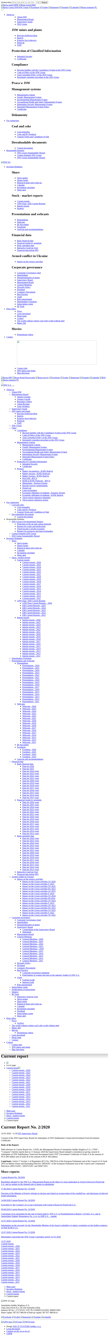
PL (96, 7)
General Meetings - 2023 (32, 946)
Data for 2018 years (30, 785)
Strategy (15, 992)
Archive (20, 1023)
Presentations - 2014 (30, 694)
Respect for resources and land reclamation (35, 531)
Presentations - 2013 (30, 697)
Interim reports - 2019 (31, 637)
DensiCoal (26, 488)
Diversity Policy (24, 963)
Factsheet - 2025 (29, 752)
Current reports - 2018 (31, 581)
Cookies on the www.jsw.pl (18, 1331)
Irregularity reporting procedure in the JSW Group (43, 440)
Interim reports (23, 617)
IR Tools (15, 994)
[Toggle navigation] (13, 385)
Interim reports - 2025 (31, 622)
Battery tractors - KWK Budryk (35, 476)
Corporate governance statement (35, 973)
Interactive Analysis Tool (27, 872)
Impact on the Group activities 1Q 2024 (39, 901)
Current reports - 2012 (31, 596)
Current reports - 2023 (31, 569)
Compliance (22, 430)
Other (14, 428)
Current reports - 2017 (31, 584)
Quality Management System (34, 447)
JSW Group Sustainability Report (26, 536)
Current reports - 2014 (31, 591)
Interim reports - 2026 (31, 620)
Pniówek (20, 421)
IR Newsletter (23, 745)
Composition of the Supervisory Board (38, 929)
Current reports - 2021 (31, 574)
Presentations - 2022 (30, 675)
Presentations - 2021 (30, 677)
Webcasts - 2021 (29, 718)
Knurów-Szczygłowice (26, 418)
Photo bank (16, 1037)
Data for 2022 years (30, 776)
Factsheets (21, 747)
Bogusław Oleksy (24, 401)
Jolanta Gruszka (23, 397)
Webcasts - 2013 (29, 737)
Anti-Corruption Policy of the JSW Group (40, 437)
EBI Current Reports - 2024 (34, 608)
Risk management (24, 985)
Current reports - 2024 (31, 567)
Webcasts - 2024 (29, 711)
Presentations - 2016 (30, 689)
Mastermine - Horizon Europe (34, 483)
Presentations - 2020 (30, 680)
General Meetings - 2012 (32, 958)
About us (10, 14)
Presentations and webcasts (23, 661)
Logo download (18, 1035)
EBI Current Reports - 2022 (34, 613)
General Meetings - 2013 (32, 956)
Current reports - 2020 (31, 577)
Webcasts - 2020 (29, 721)
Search (44, 2)
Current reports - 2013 (31, 593)
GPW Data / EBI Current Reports (31, 601)
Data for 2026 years (30, 802)
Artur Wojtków (23, 406)
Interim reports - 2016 (31, 644)
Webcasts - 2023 (29, 713)
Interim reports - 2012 (31, 653)
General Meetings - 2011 (32, 961)
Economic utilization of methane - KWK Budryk (42, 495)
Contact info (17, 1045)
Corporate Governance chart (29, 920)
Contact (9, 337)
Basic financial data (25, 764)
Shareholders (22, 922)
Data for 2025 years (30, 805)
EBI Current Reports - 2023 (34, 610)
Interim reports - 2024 (31, 625)
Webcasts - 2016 (29, 730)
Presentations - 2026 (30, 665)
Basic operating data (25, 836)
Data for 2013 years (30, 797)
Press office (11, 309)
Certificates (27, 459)
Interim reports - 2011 (31, 656)
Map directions (18, 1049)
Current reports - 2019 (31, 579)
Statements (26, 932)
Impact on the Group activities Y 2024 (38, 893)
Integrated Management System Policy (38, 457)
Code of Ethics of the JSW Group (36, 435)
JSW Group (23, 7)
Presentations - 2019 (30, 682)
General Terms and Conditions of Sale (33, 512)
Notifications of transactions (23, 989)
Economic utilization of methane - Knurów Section (43, 493)
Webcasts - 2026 (29, 706)
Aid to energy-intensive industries (36, 497)
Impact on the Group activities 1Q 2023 (39, 910)
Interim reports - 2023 (31, 627)
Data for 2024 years (30, 771)
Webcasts (21, 704)
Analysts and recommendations (30, 759)
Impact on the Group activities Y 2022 (38, 913)
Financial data (17, 761)
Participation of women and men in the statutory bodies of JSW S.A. (51, 975)
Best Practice (22, 970)
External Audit (28, 980)
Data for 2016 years (30, 790)
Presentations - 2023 (30, 673)
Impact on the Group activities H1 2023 (39, 908)
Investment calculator (26, 553)
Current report (12, 1068)
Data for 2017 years (30, 788)
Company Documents (26, 968)
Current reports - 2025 (31, 565)
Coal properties (23, 507)
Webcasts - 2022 (29, 716)
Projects (20, 469)
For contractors (12, 120)
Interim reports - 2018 (31, 639)
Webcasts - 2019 (29, 723)
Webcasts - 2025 (29, 709)
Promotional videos (25, 1033)
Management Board (20, 394)
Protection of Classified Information (32, 461)
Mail (34, 5)
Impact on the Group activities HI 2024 (38, 898)
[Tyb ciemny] (2, 10)
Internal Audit (28, 982)
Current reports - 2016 (31, 586)
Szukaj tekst (6, 2)
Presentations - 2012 (30, 699)
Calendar (21, 550)
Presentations (22, 663)
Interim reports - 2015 (31, 646)
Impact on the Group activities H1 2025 (39, 889)
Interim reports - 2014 (31, 649)
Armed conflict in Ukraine (23, 877)
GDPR (15, 5)
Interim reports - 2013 (31, 651)
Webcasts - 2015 (29, 733)
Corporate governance (21, 917)
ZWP (19, 423)
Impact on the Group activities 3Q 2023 (39, 905)
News (14, 1021)
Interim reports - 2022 (31, 629)
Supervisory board (19, 409)
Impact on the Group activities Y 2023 (38, 903)
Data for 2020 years (30, 781)
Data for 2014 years (30, 795)
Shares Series (22, 545)
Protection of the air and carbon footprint (34, 524)
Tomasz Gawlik (23, 399)
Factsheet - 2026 (29, 749)
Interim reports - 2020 (31, 634)
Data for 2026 (28, 766)
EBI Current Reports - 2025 (34, 605)
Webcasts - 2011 (29, 742)
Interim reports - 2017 (31, 641)
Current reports (23, 560)
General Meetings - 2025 (32, 941)
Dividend (21, 965)
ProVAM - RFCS (29, 478)
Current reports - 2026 (31, 562)
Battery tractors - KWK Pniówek (36, 473)
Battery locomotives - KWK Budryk (37, 471)
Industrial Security (30, 464)
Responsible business (15, 150)
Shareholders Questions (22, 658)
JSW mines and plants (21, 411)
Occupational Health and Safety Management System (44, 452)
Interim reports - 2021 (31, 632)
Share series (22, 1001)
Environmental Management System (37, 449)
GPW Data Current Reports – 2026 (37, 603)
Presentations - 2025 (30, 668)
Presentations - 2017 (30, 687)
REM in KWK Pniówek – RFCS (36, 481)
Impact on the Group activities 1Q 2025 (39, 891)
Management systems (26, 442)
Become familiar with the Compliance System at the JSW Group (49, 433)
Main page (10, 1111)
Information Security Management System (40, 454)
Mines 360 (16, 1028)
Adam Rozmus (23, 404)
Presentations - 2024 (30, 670)
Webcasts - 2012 (29, 740)
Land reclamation (29, 490)
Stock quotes (22, 543)
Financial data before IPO (28, 874)
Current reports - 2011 (31, 598)
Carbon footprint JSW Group (24, 533)
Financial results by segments (29, 800)
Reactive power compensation (35, 485)
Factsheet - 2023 (29, 757)
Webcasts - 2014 (29, 735)
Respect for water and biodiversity (31, 526)
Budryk (20, 416)
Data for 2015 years (30, 793)
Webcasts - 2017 (29, 728)
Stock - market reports (21, 557)
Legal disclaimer (13, 1329)
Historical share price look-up (29, 548)
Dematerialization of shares (28, 925)
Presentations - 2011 (30, 701)
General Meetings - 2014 (32, 953)
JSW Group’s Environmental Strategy (27, 521)
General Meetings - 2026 (32, 939)
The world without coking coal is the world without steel (35, 1025)
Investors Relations (14, 167)
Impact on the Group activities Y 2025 (38, 884)
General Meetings (24, 937)
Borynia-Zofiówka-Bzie (27, 413)
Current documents (25, 517)
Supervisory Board (25, 927)
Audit (19, 977)
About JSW (17, 392)
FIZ (19, 1133)
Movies (15, 1030)
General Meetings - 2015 (32, 951)
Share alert (21, 555)
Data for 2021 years (30, 778)
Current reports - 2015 (31, 589)
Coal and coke (18, 505)
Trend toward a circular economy (31, 529)
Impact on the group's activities (30, 879)
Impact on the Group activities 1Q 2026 (39, 881)
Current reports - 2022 (31, 572)
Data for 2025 (28, 769)
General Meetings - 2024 (32, 944)
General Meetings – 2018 (33, 949)
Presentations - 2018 (30, 685)
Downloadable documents (23, 514)
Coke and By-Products (26, 509)
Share (14, 541)
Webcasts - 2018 (29, 725)
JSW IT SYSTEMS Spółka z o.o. (27, 1326)
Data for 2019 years (30, 783)
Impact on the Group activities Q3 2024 (39, 896)
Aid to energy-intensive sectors (35, 500)
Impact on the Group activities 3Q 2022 (39, 915)
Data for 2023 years (30, 773)
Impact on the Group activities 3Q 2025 (39, 886)
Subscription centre (20, 987)
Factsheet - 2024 (29, 754)
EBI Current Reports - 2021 (34, 615)
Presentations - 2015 (30, 692)
